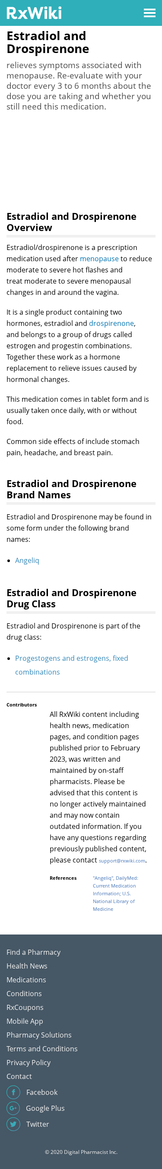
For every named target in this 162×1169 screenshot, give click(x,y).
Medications (26, 980)
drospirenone (111, 323)
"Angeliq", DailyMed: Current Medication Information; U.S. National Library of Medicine (115, 893)
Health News (27, 966)
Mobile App (24, 1021)
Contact (19, 1076)
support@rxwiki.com (122, 860)
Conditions (24, 993)
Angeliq (27, 560)
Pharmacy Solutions (39, 1035)
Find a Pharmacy (33, 952)
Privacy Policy (28, 1062)
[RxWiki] (33, 12)
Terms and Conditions (42, 1048)
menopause (99, 258)
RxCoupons (25, 1007)
